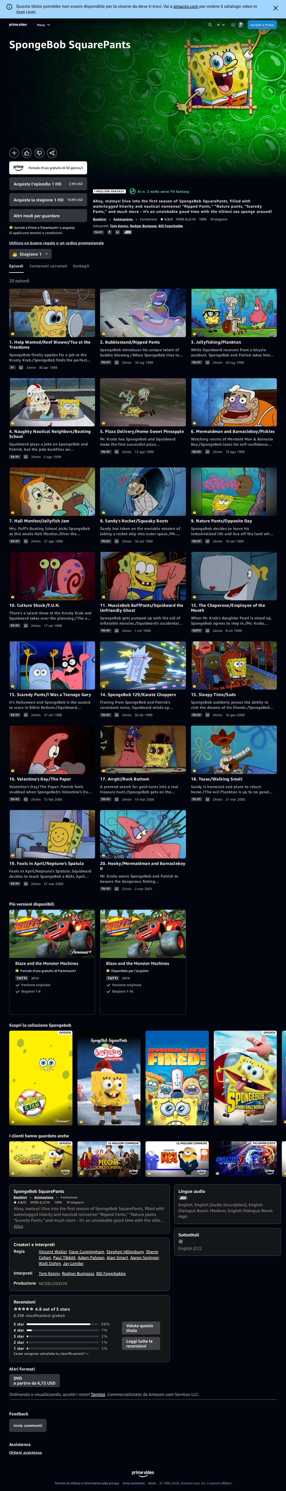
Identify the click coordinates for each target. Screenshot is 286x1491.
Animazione (123, 219)
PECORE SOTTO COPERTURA (109, 1159)
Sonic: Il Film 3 (245, 1159)
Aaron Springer (144, 1257)
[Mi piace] (27, 153)
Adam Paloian (91, 1257)
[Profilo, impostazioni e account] (241, 25)
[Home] (18, 24)
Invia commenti (134, 1483)
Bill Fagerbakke (170, 226)
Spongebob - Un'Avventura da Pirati (40, 1159)
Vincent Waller (53, 1251)
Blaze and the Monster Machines (52, 934)
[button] (51, 1353)
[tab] (16, 266)
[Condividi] (52, 153)
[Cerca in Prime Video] (210, 25)
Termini (98, 1394)
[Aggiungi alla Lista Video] (14, 153)
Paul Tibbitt (64, 1257)
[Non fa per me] (39, 153)
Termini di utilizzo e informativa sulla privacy (87, 1483)
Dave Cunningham (86, 1251)
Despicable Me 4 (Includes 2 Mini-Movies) (177, 1159)
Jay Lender (73, 1263)
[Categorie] (233, 25)
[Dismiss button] (276, 8)
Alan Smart (117, 1257)
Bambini (99, 219)
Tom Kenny (119, 226)
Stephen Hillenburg (125, 1251)
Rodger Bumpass (143, 226)
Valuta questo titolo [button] (139, 1328)
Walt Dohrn (50, 1263)
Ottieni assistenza (25, 1452)
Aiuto (152, 1483)
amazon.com (186, 6)
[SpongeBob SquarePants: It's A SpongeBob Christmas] (109, 1078)
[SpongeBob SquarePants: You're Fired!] (177, 1078)
